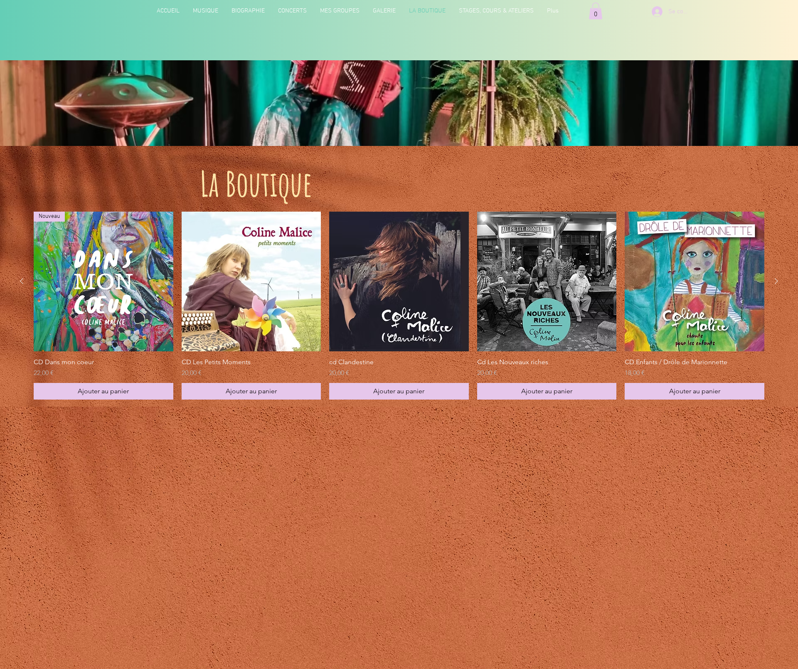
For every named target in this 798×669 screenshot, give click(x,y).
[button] (596, 11)
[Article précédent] (22, 281)
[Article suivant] (776, 281)
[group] (399, 305)
